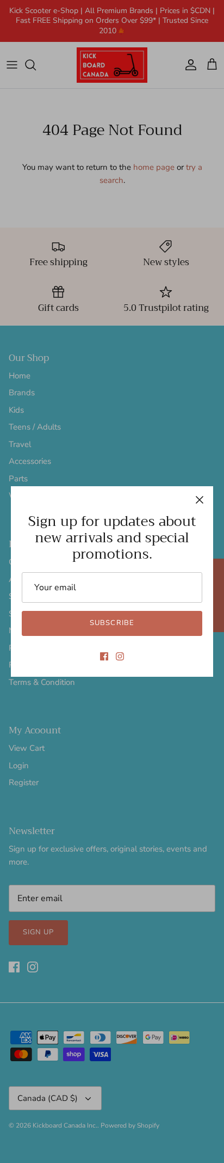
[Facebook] (104, 656)
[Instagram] (120, 656)
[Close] (199, 500)
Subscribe (112, 623)
